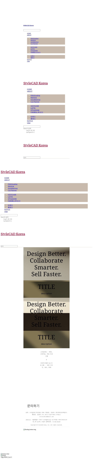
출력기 (33, 58)
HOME (29, 33)
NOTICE (29, 59)
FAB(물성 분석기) (35, 52)
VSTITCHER (34, 47)
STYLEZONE (34, 50)
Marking (33, 40)
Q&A (28, 61)
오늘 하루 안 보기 (6, 457)
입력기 (33, 56)
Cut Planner (34, 44)
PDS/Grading (34, 38)
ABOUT (29, 35)
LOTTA (33, 49)
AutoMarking (35, 42)
